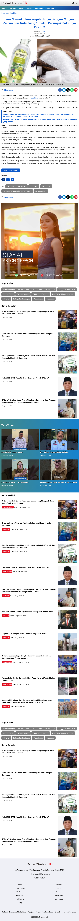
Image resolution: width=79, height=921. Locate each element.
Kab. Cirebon (20, 892)
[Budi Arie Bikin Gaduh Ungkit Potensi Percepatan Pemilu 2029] (67, 619)
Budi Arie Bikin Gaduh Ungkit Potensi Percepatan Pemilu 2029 (27, 611)
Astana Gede (8, 294)
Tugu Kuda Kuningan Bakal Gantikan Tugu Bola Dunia (24, 634)
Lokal (3, 8)
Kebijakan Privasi (34, 912)
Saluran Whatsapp (69, 912)
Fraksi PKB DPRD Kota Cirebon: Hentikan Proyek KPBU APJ (25, 378)
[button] (4, 8)
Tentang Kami (47, 912)
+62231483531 (39, 878)
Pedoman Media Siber (17, 912)
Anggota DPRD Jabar (67, 289)
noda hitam (34, 98)
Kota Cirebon (7, 571)
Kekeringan (38, 299)
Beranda (4, 13)
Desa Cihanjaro (23, 294)
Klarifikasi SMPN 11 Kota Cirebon (14, 482)
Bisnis (21, 8)
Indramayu (20, 895)
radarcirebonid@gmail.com (39, 874)
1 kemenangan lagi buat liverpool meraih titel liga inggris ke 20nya (29, 289)
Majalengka (20, 899)
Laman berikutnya (10, 170)
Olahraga (29, 8)
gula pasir (34, 186)
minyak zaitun (40, 191)
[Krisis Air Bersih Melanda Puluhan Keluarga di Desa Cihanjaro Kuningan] (67, 341)
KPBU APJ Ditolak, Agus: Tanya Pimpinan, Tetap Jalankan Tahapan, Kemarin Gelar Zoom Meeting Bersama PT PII (29, 401)
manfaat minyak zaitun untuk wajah (17, 191)
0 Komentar (8, 90)
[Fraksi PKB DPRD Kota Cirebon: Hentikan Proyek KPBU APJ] (67, 386)
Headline (13, 13)
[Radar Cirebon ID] (14, 3)
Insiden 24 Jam (7, 507)
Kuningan (5, 529)
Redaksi (5, 912)
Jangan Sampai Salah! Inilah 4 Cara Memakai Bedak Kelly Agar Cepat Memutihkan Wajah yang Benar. (40, 120)
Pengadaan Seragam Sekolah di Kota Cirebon (58, 482)
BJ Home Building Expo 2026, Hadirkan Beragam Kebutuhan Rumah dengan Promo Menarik (26, 657)
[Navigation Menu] (76, 3)
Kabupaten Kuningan (21, 299)
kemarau (50, 299)
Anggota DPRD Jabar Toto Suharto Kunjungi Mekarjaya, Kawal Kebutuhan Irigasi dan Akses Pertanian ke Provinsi (27, 701)
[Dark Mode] (73, 3)
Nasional (13, 8)
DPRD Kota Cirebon (40, 294)
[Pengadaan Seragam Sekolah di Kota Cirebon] (59, 469)
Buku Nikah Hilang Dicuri (12, 452)
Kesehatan (39, 8)
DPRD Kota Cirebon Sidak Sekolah (54, 452)
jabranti (6, 299)
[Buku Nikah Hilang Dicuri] (20, 439)
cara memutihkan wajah (16, 186)
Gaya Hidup (49, 8)
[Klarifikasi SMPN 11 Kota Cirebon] (20, 469)
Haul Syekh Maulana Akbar (62, 294)
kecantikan (46, 186)
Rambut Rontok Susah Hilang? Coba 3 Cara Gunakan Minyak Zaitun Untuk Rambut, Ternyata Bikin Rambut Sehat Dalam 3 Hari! (38, 115)
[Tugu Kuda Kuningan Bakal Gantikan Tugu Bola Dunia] (67, 642)
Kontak (57, 912)
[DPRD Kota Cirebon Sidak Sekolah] (59, 439)
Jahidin (42, 31)
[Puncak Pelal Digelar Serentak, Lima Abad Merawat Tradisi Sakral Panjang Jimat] (67, 686)
